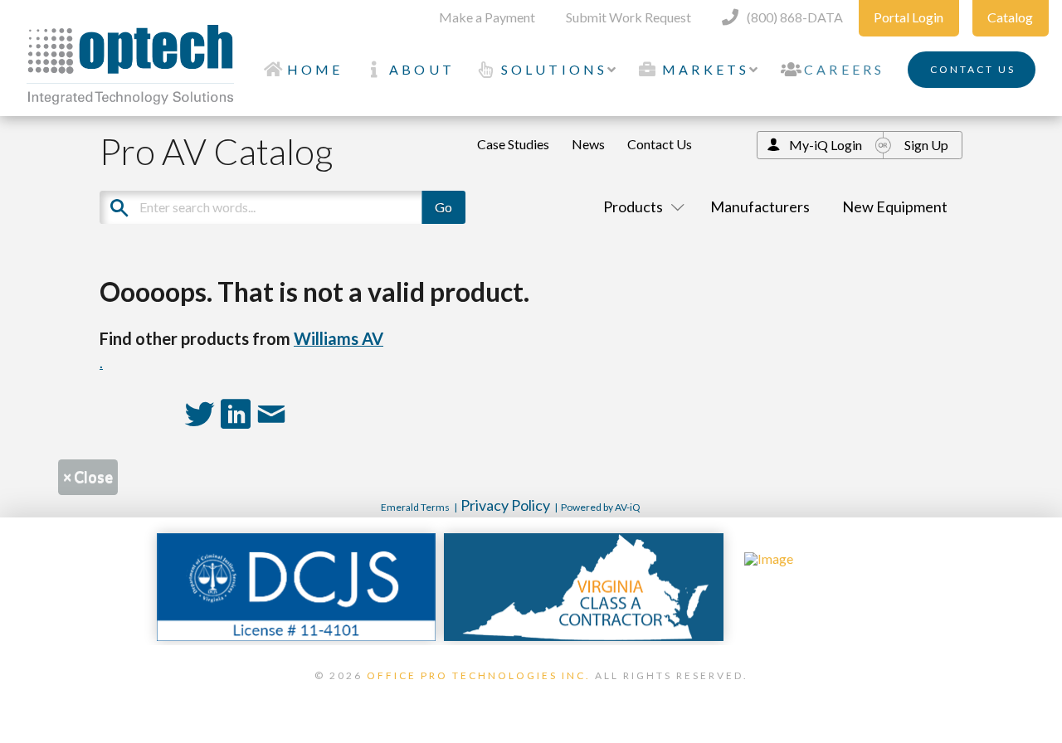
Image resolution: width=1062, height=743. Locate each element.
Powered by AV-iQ (601, 507)
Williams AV (338, 338)
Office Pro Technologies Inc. (479, 675)
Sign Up (926, 145)
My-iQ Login (825, 145)
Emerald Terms (415, 507)
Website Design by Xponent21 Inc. (531, 696)
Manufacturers (760, 206)
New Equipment (895, 206)
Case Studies (513, 144)
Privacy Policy (505, 505)
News (588, 144)
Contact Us (659, 144)
